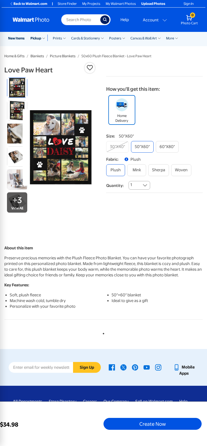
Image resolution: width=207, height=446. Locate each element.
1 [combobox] (131, 184)
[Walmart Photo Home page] (31, 19)
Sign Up (87, 367)
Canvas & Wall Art (143, 38)
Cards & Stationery (85, 38)
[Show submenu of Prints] (64, 38)
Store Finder (67, 4)
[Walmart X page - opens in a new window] (123, 367)
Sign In (189, 4)
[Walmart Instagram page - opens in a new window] (158, 367)
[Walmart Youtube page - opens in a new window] (146, 367)
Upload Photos (153, 4)
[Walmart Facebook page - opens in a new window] (112, 367)
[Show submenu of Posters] (123, 38)
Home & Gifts (14, 56)
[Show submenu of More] (176, 38)
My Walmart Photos (121, 4)
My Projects (91, 4)
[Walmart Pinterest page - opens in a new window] (135, 367)
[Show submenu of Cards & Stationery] (102, 38)
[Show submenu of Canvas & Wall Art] (159, 38)
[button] (90, 68)
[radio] (17, 88)
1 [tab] (102, 332)
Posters (115, 38)
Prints (57, 38)
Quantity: (115, 185)
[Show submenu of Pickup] (45, 38)
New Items (16, 38)
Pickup (35, 38)
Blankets (37, 56)
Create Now (152, 424)
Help (124, 19)
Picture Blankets (62, 56)
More (170, 38)
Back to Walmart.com (30, 4)
